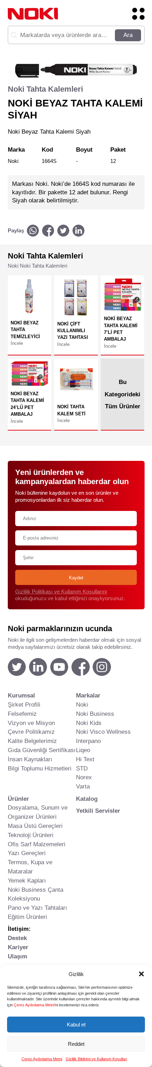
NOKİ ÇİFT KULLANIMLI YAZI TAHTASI (72, 330)
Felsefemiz (22, 713)
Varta (83, 786)
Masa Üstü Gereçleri (35, 825)
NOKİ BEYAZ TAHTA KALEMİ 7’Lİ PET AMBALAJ (121, 329)
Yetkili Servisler (98, 810)
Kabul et (76, 1025)
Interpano (88, 740)
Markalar (88, 695)
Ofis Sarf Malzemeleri (36, 844)
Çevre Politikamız (31, 731)
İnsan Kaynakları (30, 759)
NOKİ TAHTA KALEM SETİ (71, 410)
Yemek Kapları (27, 880)
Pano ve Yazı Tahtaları (37, 907)
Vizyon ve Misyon (31, 722)
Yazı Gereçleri (27, 852)
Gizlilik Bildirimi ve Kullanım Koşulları (96, 1059)
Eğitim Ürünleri (27, 916)
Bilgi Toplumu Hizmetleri (39, 768)
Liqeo (83, 750)
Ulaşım (17, 956)
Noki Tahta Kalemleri (45, 89)
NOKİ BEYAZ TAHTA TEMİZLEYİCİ (25, 329)
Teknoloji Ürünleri (30, 835)
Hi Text (85, 759)
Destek (17, 937)
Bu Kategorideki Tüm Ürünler (122, 394)
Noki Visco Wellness (103, 731)
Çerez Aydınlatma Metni (34, 1005)
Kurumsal (21, 695)
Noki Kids (88, 722)
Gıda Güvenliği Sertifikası (42, 750)
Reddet (76, 1044)
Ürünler (18, 798)
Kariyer (18, 947)
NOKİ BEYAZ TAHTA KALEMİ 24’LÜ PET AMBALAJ (27, 404)
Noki (82, 704)
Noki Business (95, 713)
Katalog (87, 798)
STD (82, 768)
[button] (141, 973)
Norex (84, 777)
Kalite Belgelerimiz (32, 740)
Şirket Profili (24, 704)
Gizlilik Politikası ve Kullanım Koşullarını (61, 592)
